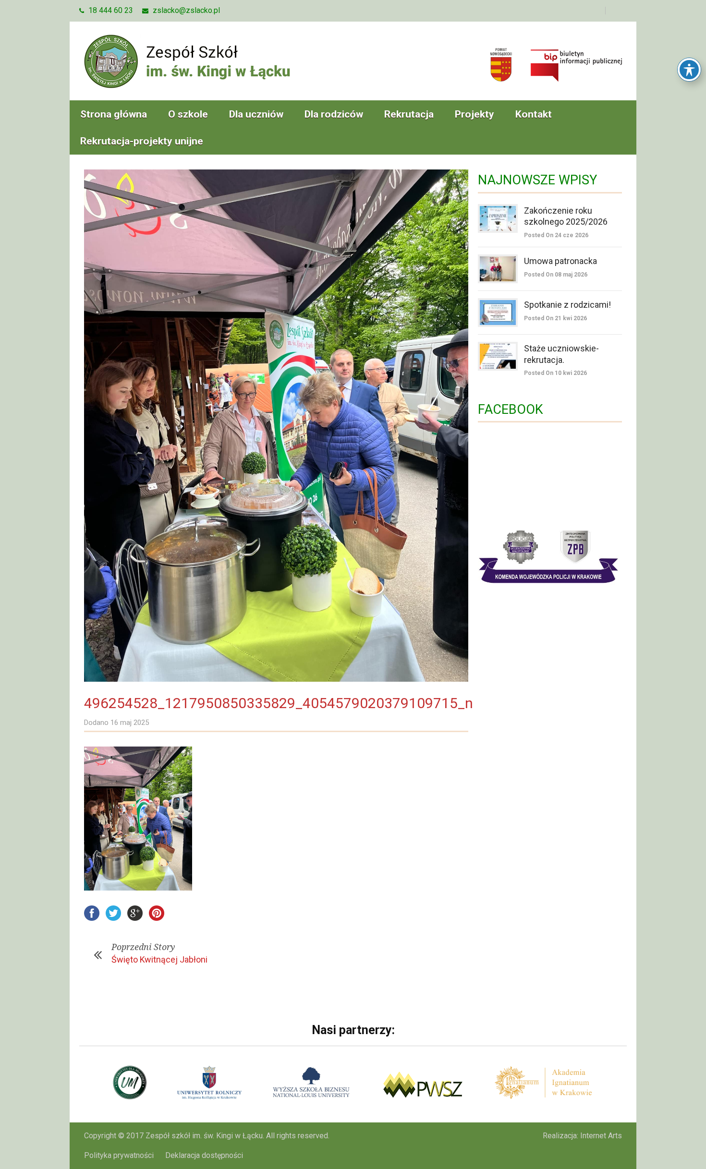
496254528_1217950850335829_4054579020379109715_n (278, 703)
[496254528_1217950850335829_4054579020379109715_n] (276, 425)
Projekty (474, 114)
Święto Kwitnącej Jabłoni (159, 959)
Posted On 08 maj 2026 (555, 274)
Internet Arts (601, 1135)
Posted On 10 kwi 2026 (555, 373)
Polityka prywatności (119, 1155)
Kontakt (533, 114)
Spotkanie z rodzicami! (567, 305)
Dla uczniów (256, 114)
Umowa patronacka (560, 261)
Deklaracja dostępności (204, 1155)
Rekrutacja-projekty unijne (141, 141)
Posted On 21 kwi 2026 (555, 318)
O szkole (188, 114)
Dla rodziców (333, 114)
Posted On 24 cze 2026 (556, 235)
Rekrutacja (409, 114)
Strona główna (113, 114)
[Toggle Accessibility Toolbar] (689, 69)
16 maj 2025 (129, 722)
